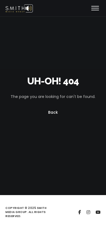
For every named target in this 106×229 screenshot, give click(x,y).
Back (53, 112)
